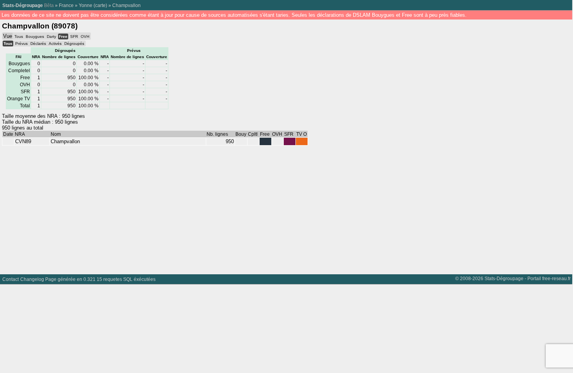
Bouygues (35, 36)
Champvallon (126, 5)
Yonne (85, 5)
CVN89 (23, 141)
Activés (55, 43)
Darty (51, 36)
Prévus (21, 43)
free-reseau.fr (556, 278)
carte (100, 5)
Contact (10, 279)
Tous (18, 36)
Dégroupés (74, 43)
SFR (74, 36)
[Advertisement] (234, 208)
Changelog (32, 279)
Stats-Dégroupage (22, 5)
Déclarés (38, 43)
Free (63, 36)
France (66, 5)
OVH (85, 36)
